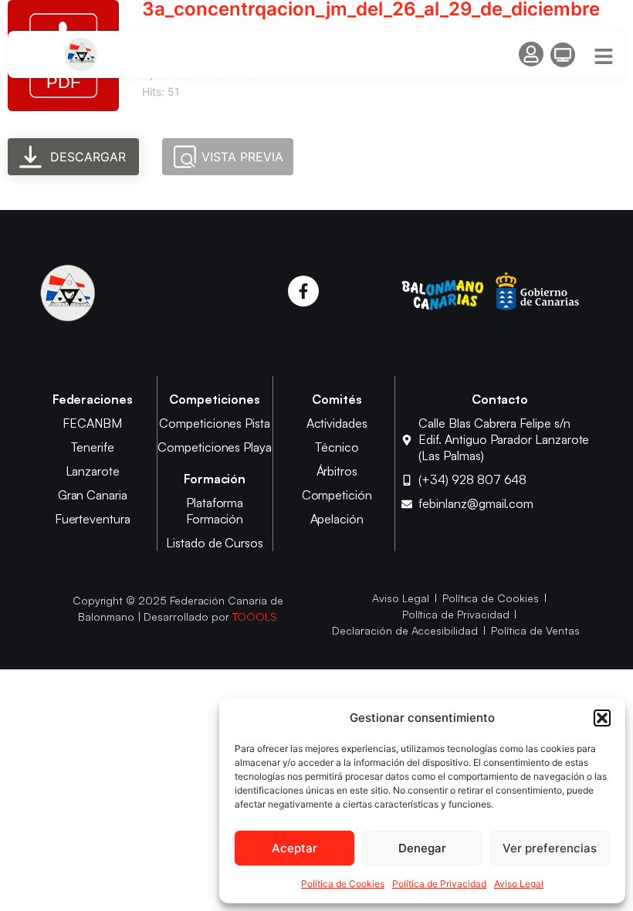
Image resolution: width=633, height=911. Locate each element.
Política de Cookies (342, 883)
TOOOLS (255, 616)
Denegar (422, 848)
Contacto (500, 399)
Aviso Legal (518, 883)
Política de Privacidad (439, 883)
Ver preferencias (550, 848)
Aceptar (294, 848)
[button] (602, 718)
